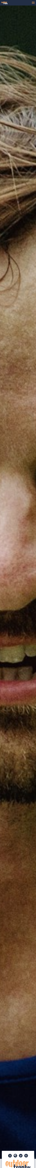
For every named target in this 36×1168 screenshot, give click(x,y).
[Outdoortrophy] (4, 4)
